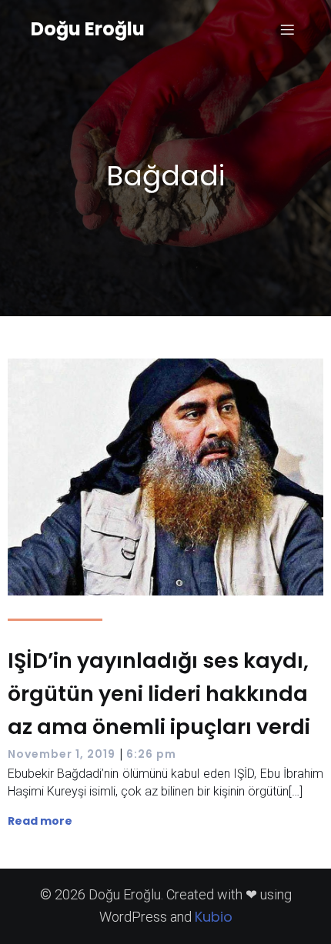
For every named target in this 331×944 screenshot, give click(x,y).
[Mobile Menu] (287, 29)
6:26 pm (151, 754)
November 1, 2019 (61, 754)
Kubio (213, 916)
